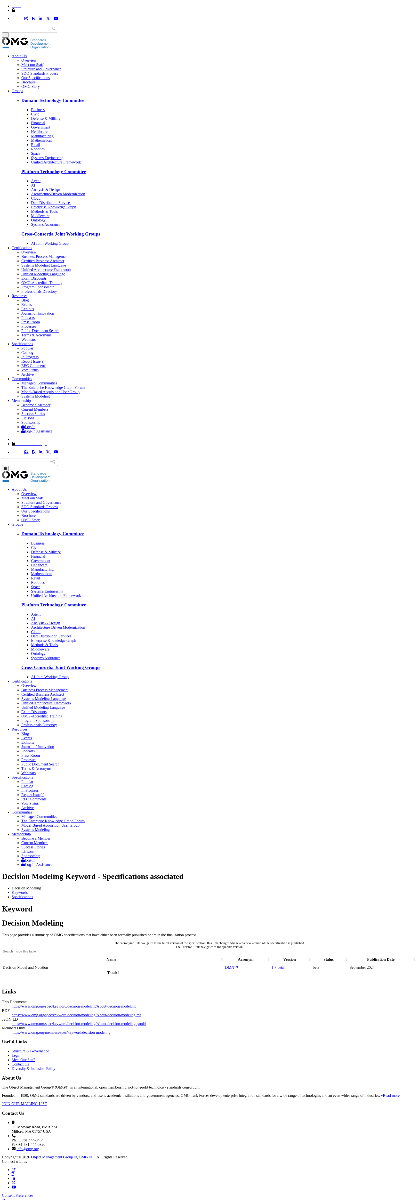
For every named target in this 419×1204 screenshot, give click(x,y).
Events (26, 304)
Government (40, 127)
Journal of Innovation (37, 313)
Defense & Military (46, 118)
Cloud (35, 198)
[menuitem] (214, 892)
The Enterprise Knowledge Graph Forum (53, 387)
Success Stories (33, 414)
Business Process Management (44, 256)
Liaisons (27, 418)
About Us (19, 56)
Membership (21, 401)
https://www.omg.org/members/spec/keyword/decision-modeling (61, 1032)
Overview (29, 60)
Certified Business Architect (42, 261)
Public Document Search (40, 331)
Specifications (22, 344)
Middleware (40, 216)
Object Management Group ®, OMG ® (61, 1157)
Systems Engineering (47, 158)
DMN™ (231, 967)
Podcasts (28, 318)
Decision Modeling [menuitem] (26, 888)
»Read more (390, 1095)
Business (38, 110)
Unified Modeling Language (43, 274)
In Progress (30, 357)
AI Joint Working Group (50, 243)
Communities (22, 379)
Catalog (27, 352)
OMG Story (30, 86)
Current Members (34, 409)
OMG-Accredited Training (41, 283)
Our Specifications (35, 78)
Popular (27, 348)
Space (35, 153)
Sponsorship (30, 422)
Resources (19, 296)
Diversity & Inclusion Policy (33, 1068)
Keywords (20, 892)
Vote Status (30, 370)
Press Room (30, 322)
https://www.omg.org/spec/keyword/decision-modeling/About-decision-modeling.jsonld (79, 1024)
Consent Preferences (17, 1195)
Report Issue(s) (32, 361)
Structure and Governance (41, 69)
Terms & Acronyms (36, 335)
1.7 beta (278, 967)
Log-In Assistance (38, 431)
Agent (35, 181)
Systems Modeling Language (43, 265)
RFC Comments (33, 366)
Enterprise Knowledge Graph (53, 207)
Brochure (28, 82)
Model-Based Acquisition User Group (50, 392)
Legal (16, 1055)
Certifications (22, 248)
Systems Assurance (45, 224)
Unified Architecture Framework (56, 162)
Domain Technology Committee (52, 100)
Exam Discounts (34, 278)
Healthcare (39, 132)
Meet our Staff (32, 65)
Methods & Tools (44, 211)
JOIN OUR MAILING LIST (24, 1104)
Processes (28, 326)
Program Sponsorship (37, 287)
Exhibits (27, 309)
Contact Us (20, 1064)
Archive (27, 374)
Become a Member (35, 405)
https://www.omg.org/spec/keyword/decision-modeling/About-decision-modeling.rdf (76, 1015)
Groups (17, 91)
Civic (35, 114)
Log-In (30, 427)
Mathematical (41, 140)
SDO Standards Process (39, 73)
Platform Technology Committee (53, 171)
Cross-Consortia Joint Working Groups (60, 233)
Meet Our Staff (23, 1060)
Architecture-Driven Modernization (58, 194)
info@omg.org (27, 1149)
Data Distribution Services (51, 203)
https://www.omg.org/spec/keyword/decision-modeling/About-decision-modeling (74, 1006)
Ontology (38, 220)
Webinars (28, 339)
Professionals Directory (39, 291)
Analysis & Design (45, 189)
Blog (25, 300)
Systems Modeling (35, 396)
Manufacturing (42, 136)
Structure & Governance (30, 1051)
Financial (38, 123)
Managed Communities (39, 383)
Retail (35, 145)
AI (33, 185)
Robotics (38, 149)
